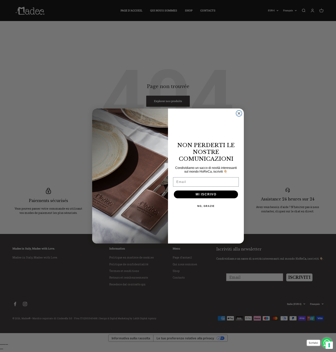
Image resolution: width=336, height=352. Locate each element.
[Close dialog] (239, 113)
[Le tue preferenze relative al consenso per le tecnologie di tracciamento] (329, 345)
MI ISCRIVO (206, 194)
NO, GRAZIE (206, 206)
